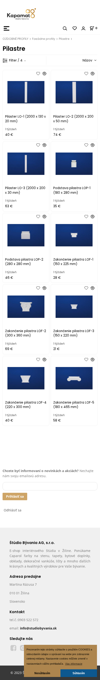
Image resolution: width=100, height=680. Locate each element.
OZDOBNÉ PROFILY (15, 39)
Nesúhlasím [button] (42, 673)
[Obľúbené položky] (74, 28)
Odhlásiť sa (12, 510)
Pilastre (64, 39)
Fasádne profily (43, 39)
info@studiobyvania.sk (38, 628)
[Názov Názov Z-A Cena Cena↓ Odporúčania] (82, 60)
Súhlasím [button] (79, 673)
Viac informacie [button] (73, 663)
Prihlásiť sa (15, 496)
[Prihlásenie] (83, 28)
